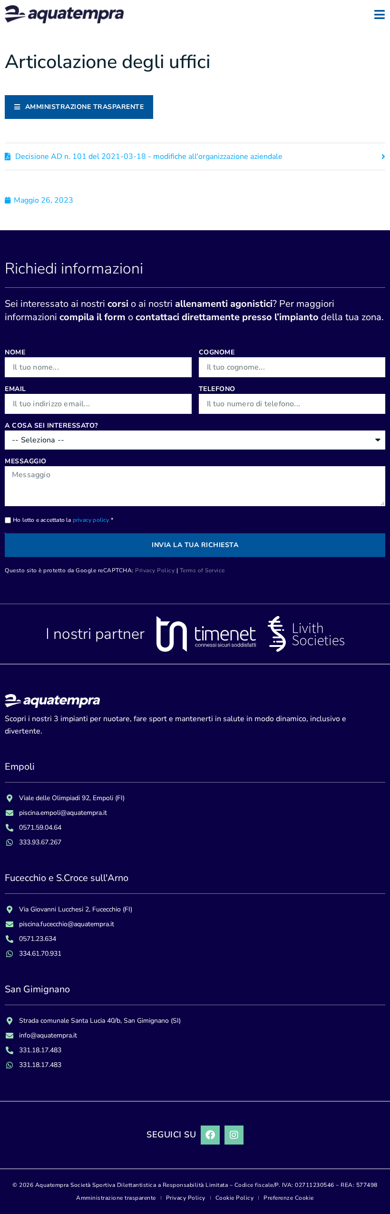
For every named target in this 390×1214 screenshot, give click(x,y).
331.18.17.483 (40, 1050)
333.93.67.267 (40, 842)
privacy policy (91, 520)
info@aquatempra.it (48, 1035)
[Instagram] (234, 1135)
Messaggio (26, 461)
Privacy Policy (155, 570)
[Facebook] (210, 1135)
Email (15, 388)
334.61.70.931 (40, 953)
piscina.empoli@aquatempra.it (63, 812)
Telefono (217, 388)
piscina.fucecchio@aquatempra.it (66, 924)
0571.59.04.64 (40, 827)
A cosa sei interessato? (51, 425)
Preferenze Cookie (288, 1198)
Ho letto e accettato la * (63, 520)
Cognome (217, 352)
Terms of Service (202, 570)
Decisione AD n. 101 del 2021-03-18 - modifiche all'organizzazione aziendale (149, 156)
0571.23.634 (37, 938)
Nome (15, 352)
